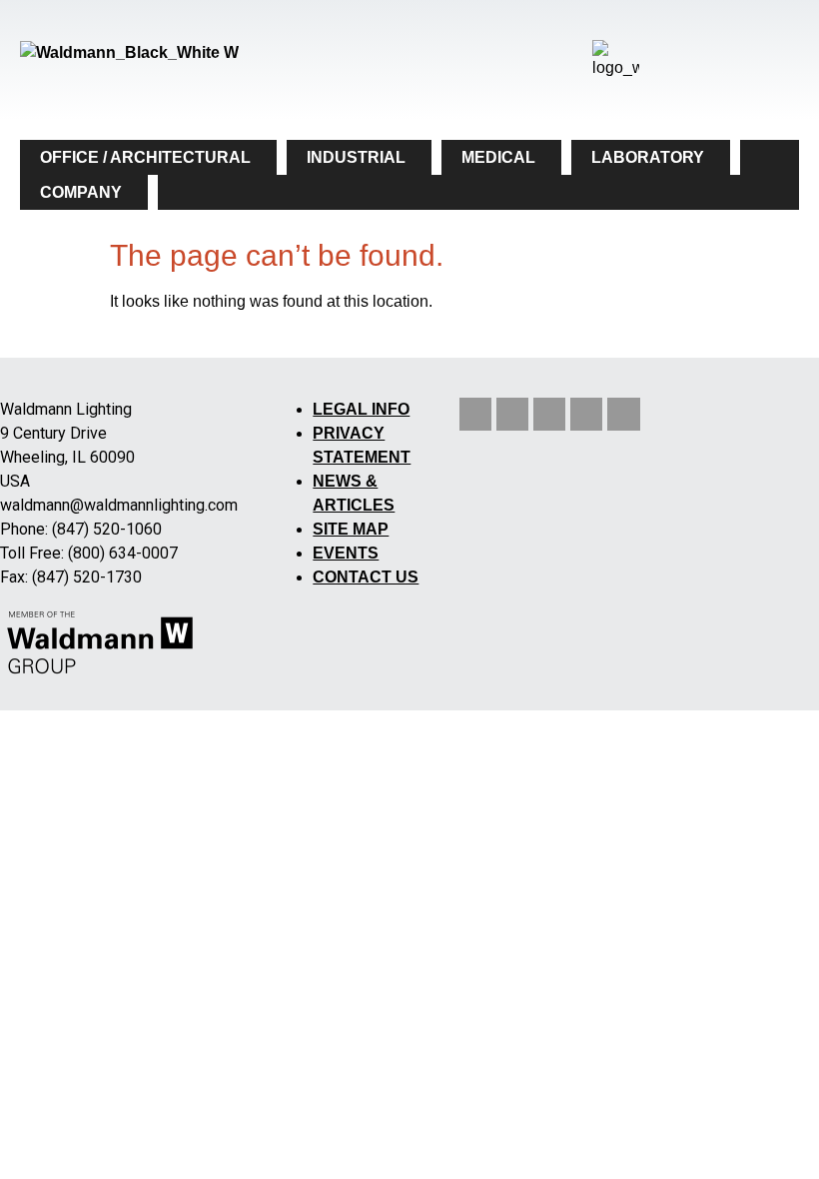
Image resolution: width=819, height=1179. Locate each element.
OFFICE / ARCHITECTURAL (145, 157)
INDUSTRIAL (356, 157)
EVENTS (346, 553)
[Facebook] (623, 414)
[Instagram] (586, 414)
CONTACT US (365, 577)
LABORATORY (647, 157)
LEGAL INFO (361, 409)
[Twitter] (512, 414)
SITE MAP (351, 529)
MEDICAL (498, 157)
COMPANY (81, 192)
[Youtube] (549, 414)
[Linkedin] (475, 414)
